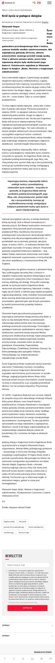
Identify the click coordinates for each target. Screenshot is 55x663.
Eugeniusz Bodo (9, 522)
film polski (22, 522)
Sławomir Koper (24, 533)
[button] (52, 625)
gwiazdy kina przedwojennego (14, 527)
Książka (45, 22)
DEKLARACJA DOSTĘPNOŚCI (43, 652)
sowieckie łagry (9, 533)
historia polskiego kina (36, 527)
